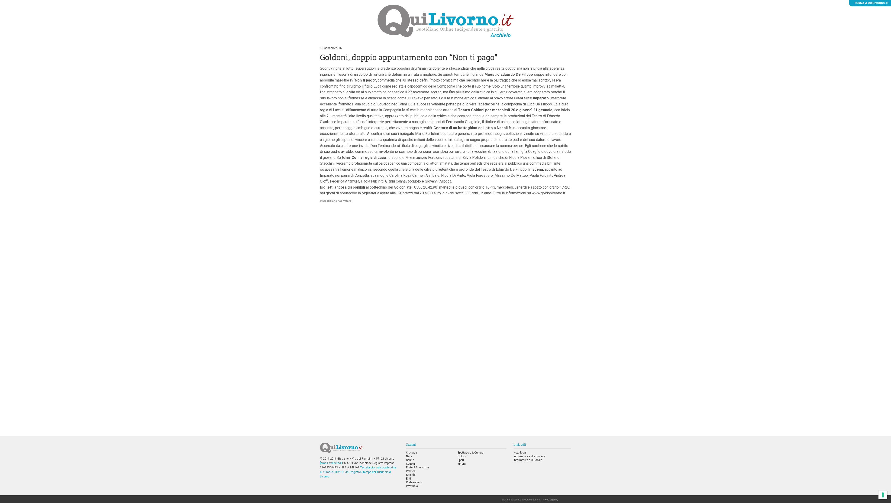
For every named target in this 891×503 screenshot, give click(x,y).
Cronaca (411, 452)
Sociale (411, 475)
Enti (408, 478)
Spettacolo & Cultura (471, 452)
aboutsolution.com (532, 499)
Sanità (410, 460)
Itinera (462, 463)
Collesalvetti (414, 482)
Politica (411, 471)
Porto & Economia (417, 467)
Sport (461, 460)
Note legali (520, 452)
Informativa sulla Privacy (529, 456)
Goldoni (462, 456)
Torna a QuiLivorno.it (871, 3)
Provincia (412, 486)
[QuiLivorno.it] (359, 450)
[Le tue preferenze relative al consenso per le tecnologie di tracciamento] (882, 494)
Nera (409, 456)
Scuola (410, 463)
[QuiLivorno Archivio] (446, 20)
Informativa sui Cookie (527, 460)
